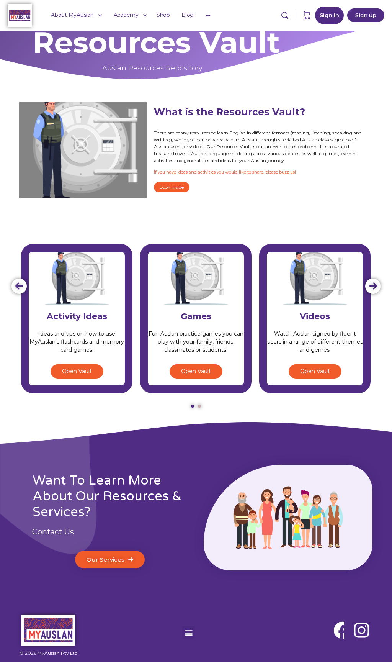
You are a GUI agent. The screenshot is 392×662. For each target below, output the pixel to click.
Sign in (329, 15)
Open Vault (77, 371)
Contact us (53, 531)
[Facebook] (342, 630)
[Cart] (307, 15)
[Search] (284, 15)
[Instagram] (361, 630)
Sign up (365, 15)
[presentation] (19, 286)
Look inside (172, 187)
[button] (192, 406)
